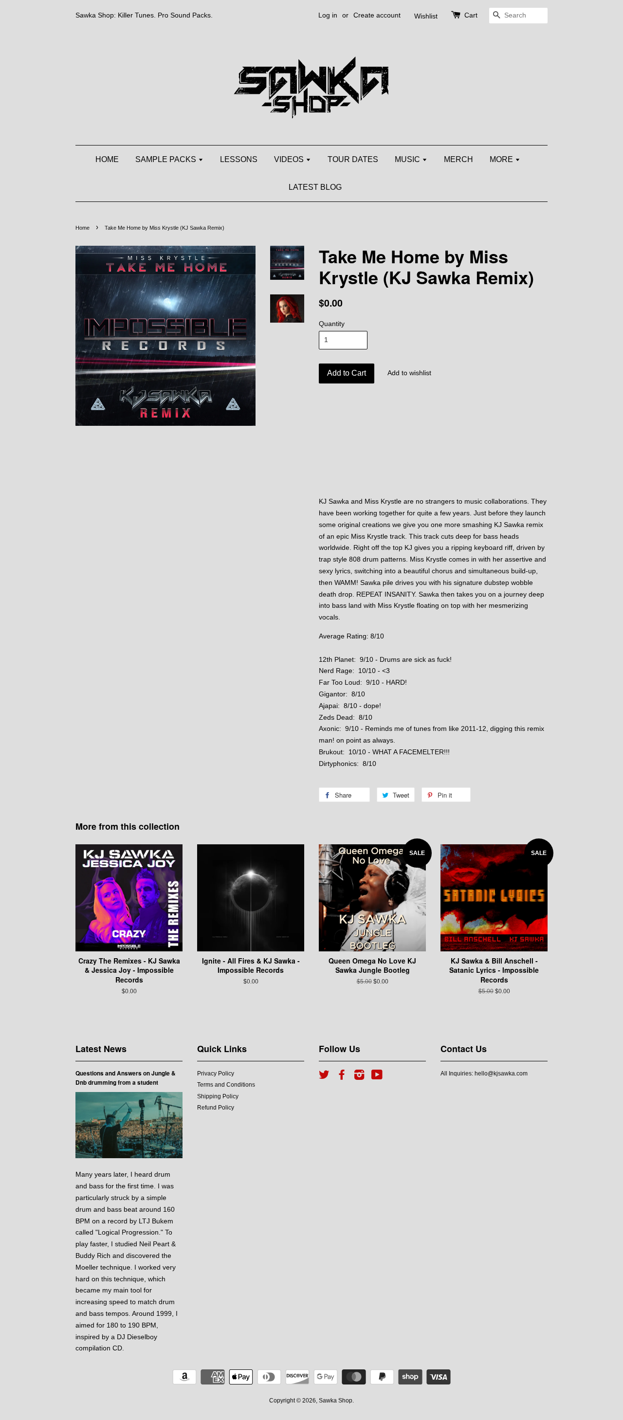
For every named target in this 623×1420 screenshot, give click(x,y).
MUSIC (408, 159)
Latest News (101, 1048)
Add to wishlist (409, 373)
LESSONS (238, 159)
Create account (377, 15)
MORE (502, 159)
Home (82, 228)
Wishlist (426, 16)
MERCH (458, 159)
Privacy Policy (215, 1073)
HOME (107, 159)
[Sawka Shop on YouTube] (377, 1077)
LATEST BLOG (315, 187)
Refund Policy (215, 1107)
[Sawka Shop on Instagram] (359, 1077)
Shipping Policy (217, 1096)
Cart (470, 15)
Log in (327, 15)
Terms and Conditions (226, 1084)
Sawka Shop (335, 1400)
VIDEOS (290, 159)
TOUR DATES (353, 159)
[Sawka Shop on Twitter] (324, 1077)
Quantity (332, 324)
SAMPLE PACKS (166, 159)
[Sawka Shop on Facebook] (341, 1077)
